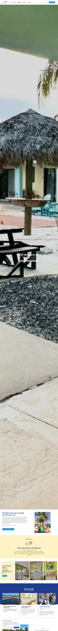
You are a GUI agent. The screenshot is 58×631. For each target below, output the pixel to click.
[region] (11, 624)
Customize (5, 627)
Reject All (11, 627)
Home (11, 2)
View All (4, 575)
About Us (24, 2)
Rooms (14, 2)
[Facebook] (43, 2)
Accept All (16, 627)
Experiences (19, 2)
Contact (29, 2)
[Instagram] (45, 2)
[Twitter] (47, 2)
